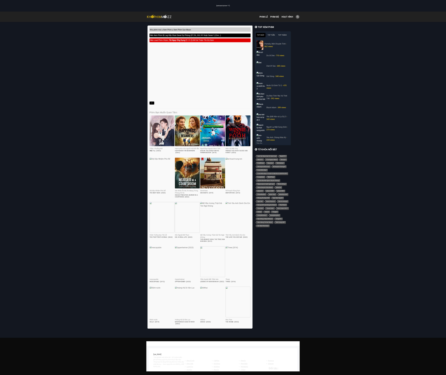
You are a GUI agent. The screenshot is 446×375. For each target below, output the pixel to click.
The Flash (283, 205)
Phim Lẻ (263, 17)
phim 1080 (270, 191)
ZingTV (278, 219)
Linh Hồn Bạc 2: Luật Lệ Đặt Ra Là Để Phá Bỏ (272, 174)
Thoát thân (270, 208)
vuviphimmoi (262, 215)
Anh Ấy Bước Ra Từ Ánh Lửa (267, 156)
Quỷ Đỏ (260, 201)
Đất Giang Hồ (280, 222)
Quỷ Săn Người (278, 198)
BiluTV (260, 160)
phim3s (278, 187)
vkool (267, 212)
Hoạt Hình (287, 17)
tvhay (259, 212)
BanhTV (283, 156)
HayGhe (270, 163)
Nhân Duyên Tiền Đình (265, 187)
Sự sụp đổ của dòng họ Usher (267, 205)
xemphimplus (274, 215)
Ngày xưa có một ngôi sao (266, 184)
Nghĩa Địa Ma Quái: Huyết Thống (268, 180)
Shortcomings (283, 201)
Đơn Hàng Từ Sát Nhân (265, 222)
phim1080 (280, 191)
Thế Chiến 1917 (282, 208)
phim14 (260, 191)
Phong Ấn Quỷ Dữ (263, 198)
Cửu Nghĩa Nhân (271, 160)
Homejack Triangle (279, 167)
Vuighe (275, 212)
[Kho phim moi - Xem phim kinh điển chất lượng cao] (159, 16)
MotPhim (271, 177)
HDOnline (280, 163)
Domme (283, 160)
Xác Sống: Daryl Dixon (265, 219)
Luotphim (261, 177)
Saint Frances (270, 201)
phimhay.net (283, 194)
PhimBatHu (261, 194)
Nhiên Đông (281, 184)
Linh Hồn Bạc (262, 170)
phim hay (272, 194)
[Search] (297, 17)
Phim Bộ (274, 17)
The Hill (260, 208)
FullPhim (261, 163)
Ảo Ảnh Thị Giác (263, 226)
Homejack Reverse (263, 167)
